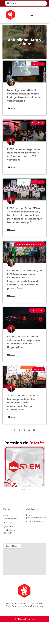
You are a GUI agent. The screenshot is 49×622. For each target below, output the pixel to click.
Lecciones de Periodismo (9, 531)
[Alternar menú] (31, 14)
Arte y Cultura (29, 41)
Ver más (11, 108)
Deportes (7, 522)
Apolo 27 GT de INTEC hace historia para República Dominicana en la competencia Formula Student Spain (23, 402)
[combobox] (26, 3)
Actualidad (18, 39)
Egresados (8, 526)
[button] (4, 465)
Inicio (5, 515)
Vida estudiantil (10, 518)
